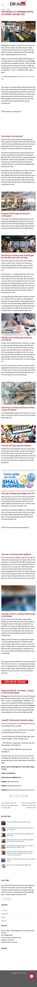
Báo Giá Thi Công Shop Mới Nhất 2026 (19, 865)
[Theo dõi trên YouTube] (9, 898)
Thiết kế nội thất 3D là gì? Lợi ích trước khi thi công (21, 860)
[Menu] (2, 5)
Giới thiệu (4, 914)
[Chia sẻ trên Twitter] (16, 796)
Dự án (3, 917)
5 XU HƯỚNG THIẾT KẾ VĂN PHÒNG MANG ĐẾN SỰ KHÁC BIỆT (9, 805)
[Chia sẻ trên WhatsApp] (10, 796)
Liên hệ (3, 921)
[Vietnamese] (6, 8)
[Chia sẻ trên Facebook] (13, 796)
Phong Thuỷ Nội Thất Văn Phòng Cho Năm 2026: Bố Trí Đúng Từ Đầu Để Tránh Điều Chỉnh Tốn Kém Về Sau (20, 853)
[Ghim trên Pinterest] (23, 796)
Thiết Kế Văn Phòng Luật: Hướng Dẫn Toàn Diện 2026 (20, 834)
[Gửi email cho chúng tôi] (6, 898)
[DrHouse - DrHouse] (18, 3)
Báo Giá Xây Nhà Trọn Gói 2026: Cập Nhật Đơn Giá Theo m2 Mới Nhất (20, 840)
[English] (6, 1)
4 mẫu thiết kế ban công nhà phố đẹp (18, 822)
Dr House (4, 910)
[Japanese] (6, 4)
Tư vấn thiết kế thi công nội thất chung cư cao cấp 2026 (20, 828)
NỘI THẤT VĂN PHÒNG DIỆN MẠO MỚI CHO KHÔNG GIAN (28, 805)
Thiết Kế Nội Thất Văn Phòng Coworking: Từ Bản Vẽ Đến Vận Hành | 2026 (20, 846)
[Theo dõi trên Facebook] (3, 898)
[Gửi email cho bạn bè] (20, 796)
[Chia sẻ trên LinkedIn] (26, 796)
